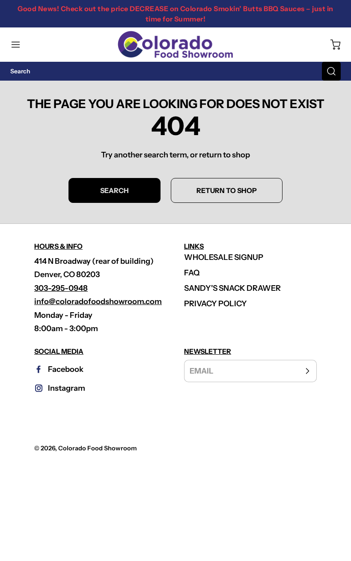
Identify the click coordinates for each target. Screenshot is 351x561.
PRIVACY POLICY (215, 303)
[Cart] (331, 44)
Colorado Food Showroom (97, 448)
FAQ (192, 272)
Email (202, 370)
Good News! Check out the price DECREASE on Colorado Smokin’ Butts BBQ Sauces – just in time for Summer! (175, 13)
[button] (19, 44)
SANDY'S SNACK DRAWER (232, 288)
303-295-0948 (61, 288)
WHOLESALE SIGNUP (223, 257)
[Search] (331, 71)
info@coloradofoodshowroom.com (98, 301)
